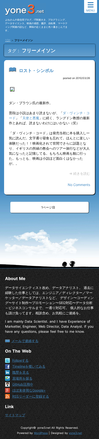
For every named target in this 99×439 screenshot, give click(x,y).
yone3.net (75, 433)
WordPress (41, 433)
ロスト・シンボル (36, 70)
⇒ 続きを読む (79, 173)
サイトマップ (15, 415)
